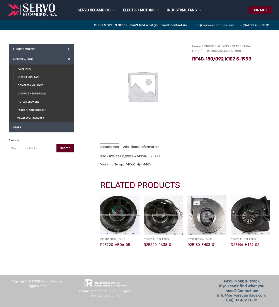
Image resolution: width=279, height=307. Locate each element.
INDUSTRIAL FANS (216, 46)
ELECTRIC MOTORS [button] (139, 10)
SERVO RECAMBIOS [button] (94, 10)
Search (14, 140)
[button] (113, 10)
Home (196, 46)
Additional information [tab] (141, 147)
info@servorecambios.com (164, 25)
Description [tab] (109, 147)
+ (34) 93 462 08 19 (254, 25)
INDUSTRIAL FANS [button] (182, 10)
